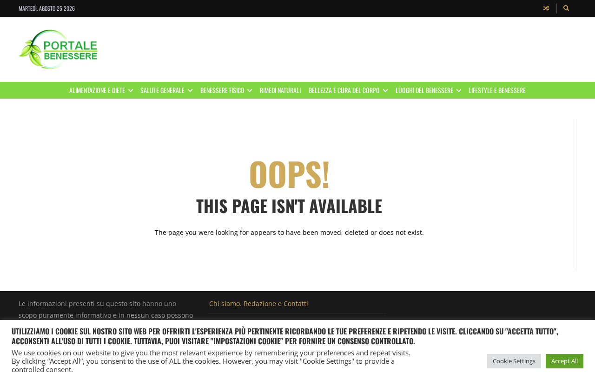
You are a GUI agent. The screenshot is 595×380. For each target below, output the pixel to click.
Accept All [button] (564, 361)
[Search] (566, 8)
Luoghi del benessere (424, 90)
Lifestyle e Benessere (497, 90)
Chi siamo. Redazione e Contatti (258, 303)
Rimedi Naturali (280, 90)
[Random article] (546, 8)
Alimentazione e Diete (97, 90)
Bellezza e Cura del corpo (344, 90)
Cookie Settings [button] (514, 361)
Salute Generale (162, 90)
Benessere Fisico (222, 90)
